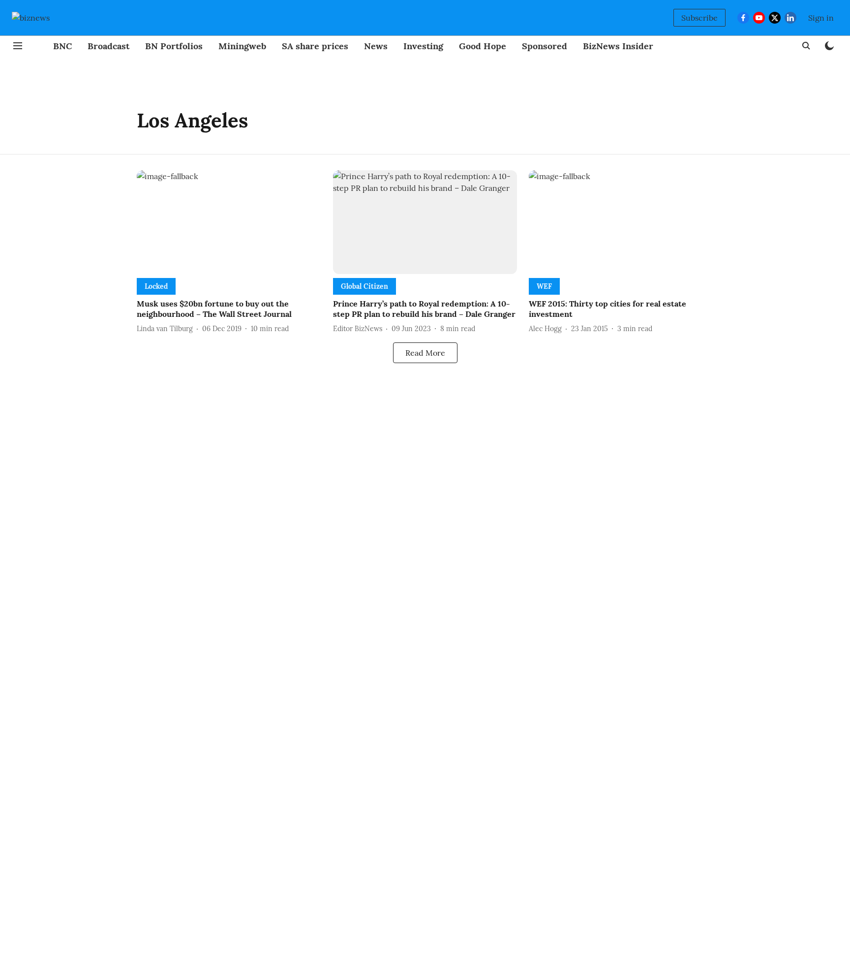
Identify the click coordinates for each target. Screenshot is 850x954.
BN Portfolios (174, 46)
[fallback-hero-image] (229, 222)
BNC (62, 46)
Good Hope (482, 46)
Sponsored (544, 46)
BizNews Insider (618, 46)
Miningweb (242, 46)
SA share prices (315, 46)
